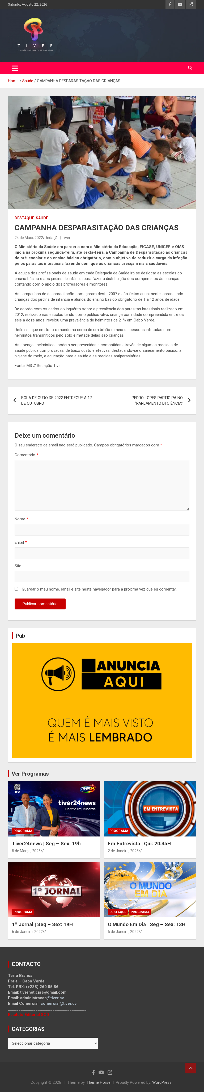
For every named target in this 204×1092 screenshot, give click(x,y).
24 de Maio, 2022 (29, 238)
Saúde (42, 218)
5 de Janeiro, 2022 (123, 932)
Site (18, 565)
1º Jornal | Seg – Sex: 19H (42, 924)
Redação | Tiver (57, 238)
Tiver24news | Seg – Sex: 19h (46, 843)
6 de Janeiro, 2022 (27, 932)
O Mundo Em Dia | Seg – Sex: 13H (146, 924)
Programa (23, 831)
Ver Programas (30, 774)
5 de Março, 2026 (26, 851)
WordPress (162, 1082)
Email (21, 542)
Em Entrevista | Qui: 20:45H (139, 843)
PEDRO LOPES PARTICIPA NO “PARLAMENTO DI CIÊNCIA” (157, 400)
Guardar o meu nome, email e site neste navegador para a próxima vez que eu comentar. (99, 589)
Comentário (26, 455)
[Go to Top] (190, 1068)
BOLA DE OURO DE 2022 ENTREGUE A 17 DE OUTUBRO (56, 400)
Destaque (24, 218)
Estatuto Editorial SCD (28, 1014)
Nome (21, 519)
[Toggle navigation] (15, 68)
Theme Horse (98, 1082)
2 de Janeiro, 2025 (123, 851)
